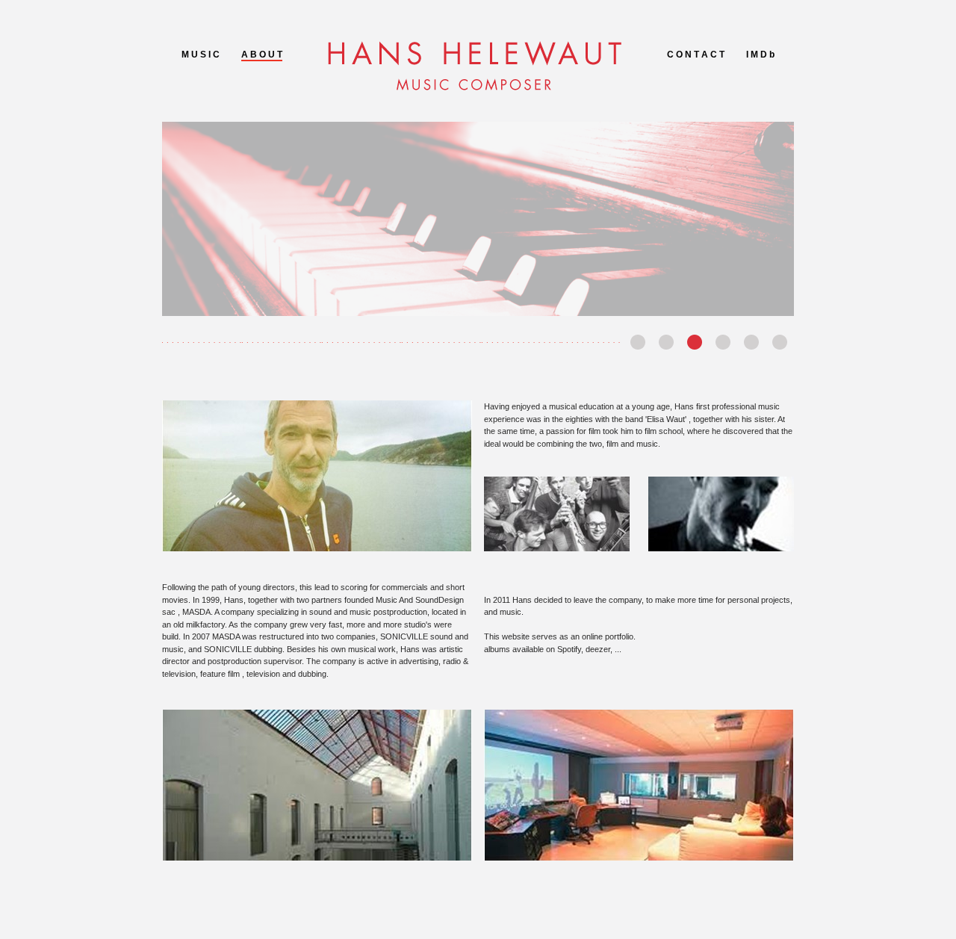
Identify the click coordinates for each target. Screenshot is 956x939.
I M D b (760, 54)
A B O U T (261, 54)
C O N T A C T (695, 54)
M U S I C (200, 54)
